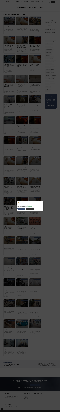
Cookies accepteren (21, 208)
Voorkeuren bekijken (38, 208)
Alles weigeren (30, 208)
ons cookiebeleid (29, 206)
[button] (42, 202)
